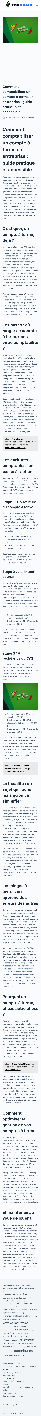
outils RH (20, 1333)
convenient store (10, 1393)
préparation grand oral (11, 1340)
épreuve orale (32, 1347)
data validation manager (13, 1396)
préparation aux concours (15, 1336)
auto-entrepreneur (8, 1288)
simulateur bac (9, 1378)
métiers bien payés (8, 1330)
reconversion (27, 1339)
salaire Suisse (15, 1343)
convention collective (9, 1304)
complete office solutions (13, 1381)
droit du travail (21, 1307)
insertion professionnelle (10, 1319)
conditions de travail (23, 1298)
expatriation (7, 1313)
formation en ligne (19, 1313)
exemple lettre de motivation (27, 1310)
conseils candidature (10, 1301)
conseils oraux (24, 1301)
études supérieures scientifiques (14, 1355)
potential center (9, 1375)
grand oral (33, 1316)
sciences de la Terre (27, 1343)
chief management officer (14, 1372)
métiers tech (33, 1330)
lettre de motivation (15, 1323)
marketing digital (7, 1327)
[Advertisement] (20, 65)
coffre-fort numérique (9, 1298)
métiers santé (21, 1329)
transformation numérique (18, 1347)
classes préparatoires (15, 1294)
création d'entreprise (8, 1307)
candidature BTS (7, 1291)
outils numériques (9, 1333)
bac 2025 (17, 1288)
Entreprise (30, 118)
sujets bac (6, 1347)
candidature (31, 1288)
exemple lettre (9, 1310)
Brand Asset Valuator (12, 1363)
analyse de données (19, 1285)
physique (26, 1333)
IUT (19, 1319)
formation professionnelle (15, 1316)
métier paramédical (21, 1327)
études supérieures (18, 1351)
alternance (7, 1285)
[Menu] (37, 6)
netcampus (7, 1384)
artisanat (28, 1285)
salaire (6, 1343)
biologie (24, 1288)
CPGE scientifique (24, 1304)
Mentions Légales (10, 1404)
